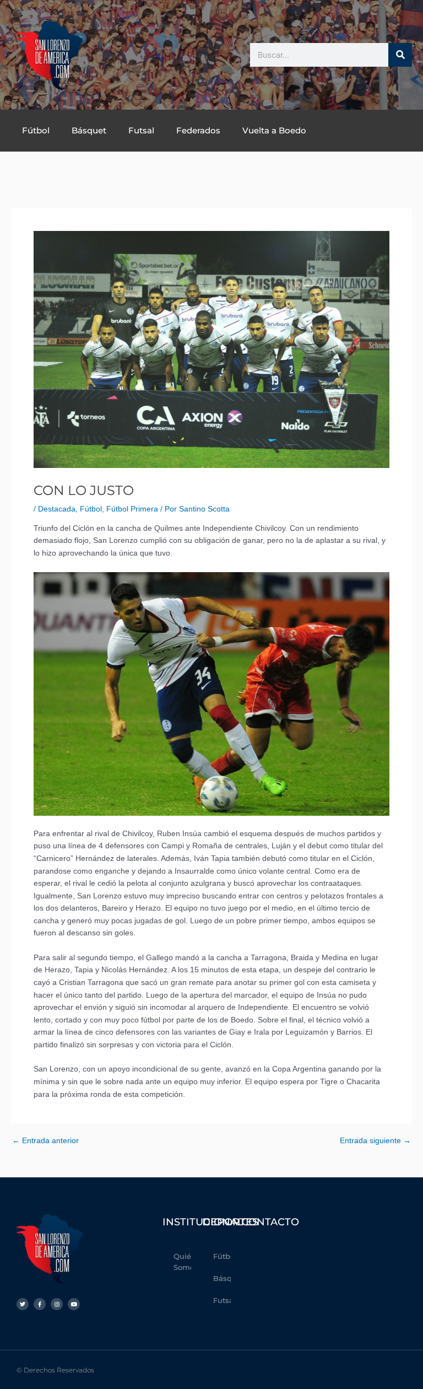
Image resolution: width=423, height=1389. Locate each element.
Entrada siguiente (375, 1141)
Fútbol (36, 130)
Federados (198, 130)
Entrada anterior (45, 1141)
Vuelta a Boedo (274, 130)
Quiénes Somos (182, 1262)
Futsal (141, 130)
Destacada (56, 509)
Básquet (89, 130)
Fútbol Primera (132, 509)
